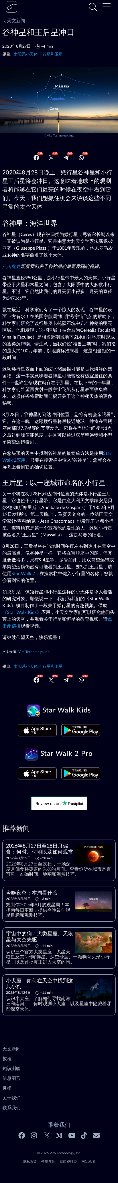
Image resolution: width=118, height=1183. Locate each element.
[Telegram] (66, 157)
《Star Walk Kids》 (21, 612)
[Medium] (59, 1135)
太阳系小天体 (26, 54)
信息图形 (11, 1078)
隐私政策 (30, 1161)
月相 (6, 1088)
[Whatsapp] (81, 157)
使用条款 (48, 1161)
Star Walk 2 (23, 573)
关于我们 (11, 1098)
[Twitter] (51, 157)
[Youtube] (71, 1135)
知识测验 (11, 1068)
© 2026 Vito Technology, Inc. (59, 1153)
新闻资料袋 (68, 1161)
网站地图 (88, 1161)
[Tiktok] (84, 1135)
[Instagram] (34, 1135)
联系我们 (11, 1107)
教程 (6, 1058)
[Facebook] (36, 157)
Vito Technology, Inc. (60, 135)
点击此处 (11, 266)
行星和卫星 (53, 54)
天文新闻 (16, 21)
